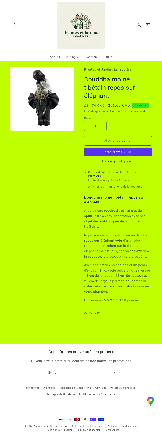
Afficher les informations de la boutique (115, 186)
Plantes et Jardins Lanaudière (51, 426)
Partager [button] (95, 312)
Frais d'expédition (95, 111)
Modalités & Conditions (75, 387)
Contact (100, 387)
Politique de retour (122, 387)
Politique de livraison (60, 394)
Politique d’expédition (89, 430)
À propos (49, 387)
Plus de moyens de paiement (118, 161)
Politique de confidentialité (97, 394)
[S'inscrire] (113, 373)
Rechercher (31, 387)
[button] (14, 25)
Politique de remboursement (87, 426)
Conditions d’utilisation (60, 430)
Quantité (89, 118)
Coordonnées (112, 430)
